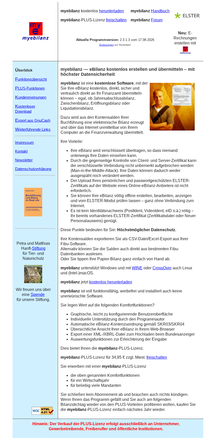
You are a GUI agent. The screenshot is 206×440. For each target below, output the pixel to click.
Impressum (24, 142)
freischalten (116, 20)
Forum (157, 20)
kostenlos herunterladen (110, 282)
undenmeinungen (30, 97)
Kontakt (21, 151)
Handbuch (160, 11)
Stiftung (38, 248)
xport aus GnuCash (32, 120)
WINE (137, 268)
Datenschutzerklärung (33, 169)
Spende (38, 294)
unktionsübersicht (31, 79)
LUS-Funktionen (30, 88)
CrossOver (162, 268)
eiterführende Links (32, 129)
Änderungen (106, 44)
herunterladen (111, 11)
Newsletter (24, 160)
